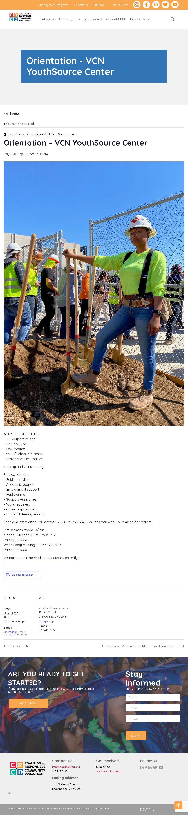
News (147, 19)
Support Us (103, 767)
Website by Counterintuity (147, 809)
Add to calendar (22, 575)
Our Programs (69, 19)
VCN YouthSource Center (54, 608)
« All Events (11, 113)
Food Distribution (19, 646)
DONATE (100, 4)
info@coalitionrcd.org (66, 767)
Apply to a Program (53, 4)
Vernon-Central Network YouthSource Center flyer (42, 558)
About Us (49, 19)
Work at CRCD (115, 19)
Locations (81, 4)
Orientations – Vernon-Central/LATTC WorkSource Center (141, 646)
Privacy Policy (104, 808)
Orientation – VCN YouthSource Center (16, 633)
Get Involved (93, 19)
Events (135, 19)
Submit (136, 736)
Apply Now (28, 703)
